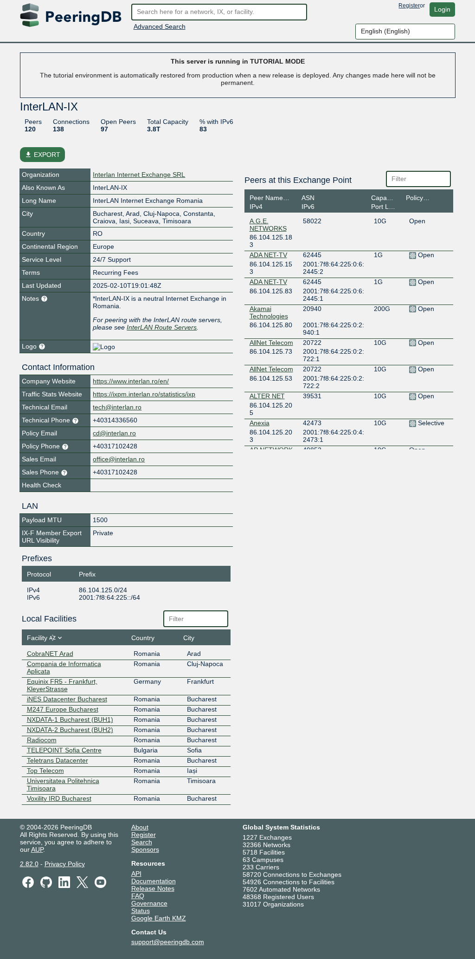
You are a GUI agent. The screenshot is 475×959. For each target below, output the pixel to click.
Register (409, 5)
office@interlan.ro (119, 459)
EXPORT (42, 154)
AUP (37, 849)
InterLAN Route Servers (162, 327)
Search (141, 842)
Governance (149, 903)
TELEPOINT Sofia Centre (64, 750)
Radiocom (42, 740)
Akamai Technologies (269, 312)
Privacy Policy (65, 864)
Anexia (260, 423)
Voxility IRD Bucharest (59, 798)
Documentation (153, 881)
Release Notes (152, 888)
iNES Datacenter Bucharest (67, 699)
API (136, 873)
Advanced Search (160, 26)
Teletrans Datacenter (57, 760)
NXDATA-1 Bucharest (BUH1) (70, 719)
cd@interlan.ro (114, 433)
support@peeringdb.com (167, 942)
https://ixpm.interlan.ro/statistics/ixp (144, 394)
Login (442, 9)
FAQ (137, 896)
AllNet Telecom (271, 342)
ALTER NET (267, 396)
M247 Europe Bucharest (62, 709)
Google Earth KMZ (158, 918)
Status (140, 910)
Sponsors (145, 849)
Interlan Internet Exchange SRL (139, 174)
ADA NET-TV (268, 255)
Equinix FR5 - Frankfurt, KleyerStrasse (62, 685)
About (139, 827)
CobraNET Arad (50, 653)
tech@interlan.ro (117, 407)
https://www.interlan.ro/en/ (131, 381)
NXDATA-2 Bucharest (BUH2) (70, 729)
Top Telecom (45, 770)
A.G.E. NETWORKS (268, 224)
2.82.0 (29, 864)
